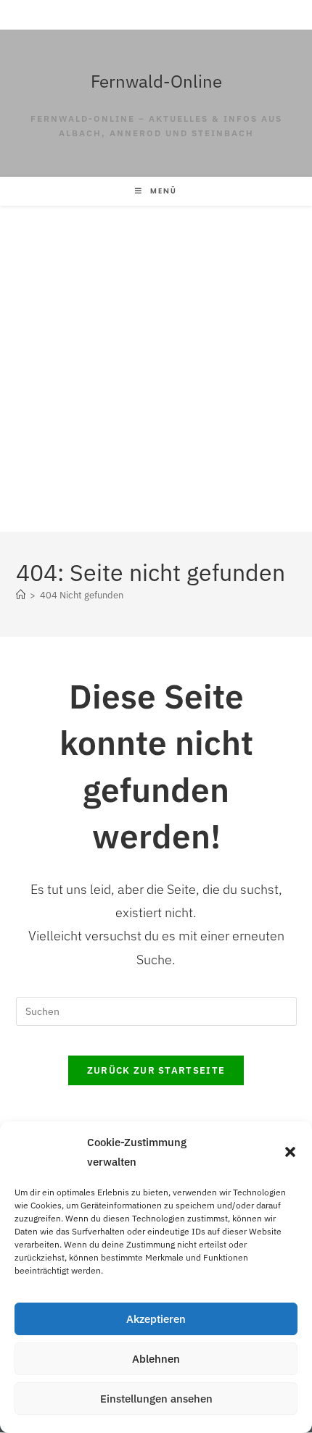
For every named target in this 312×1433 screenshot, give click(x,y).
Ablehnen (156, 1359)
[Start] (20, 595)
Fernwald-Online (156, 81)
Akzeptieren (156, 1319)
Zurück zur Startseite (156, 1070)
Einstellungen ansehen (156, 1398)
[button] (290, 1152)
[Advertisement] (156, 369)
